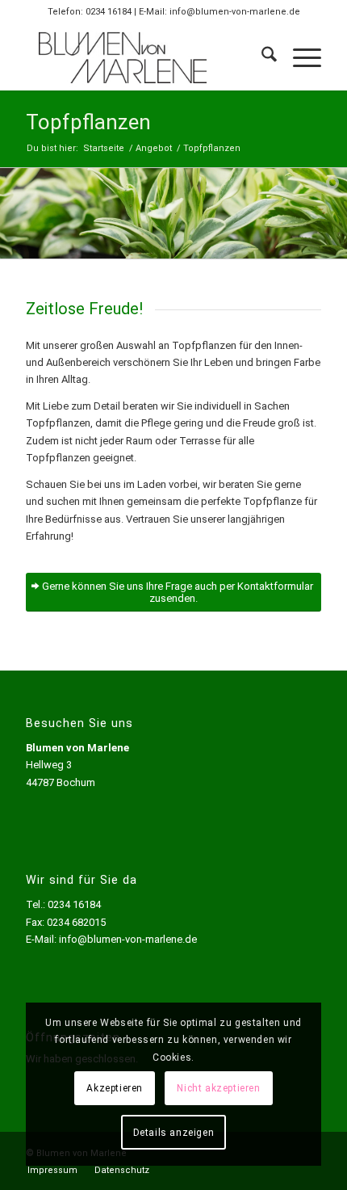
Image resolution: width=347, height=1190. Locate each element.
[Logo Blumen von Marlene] (143, 57)
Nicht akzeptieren (218, 1088)
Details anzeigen (174, 1132)
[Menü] (299, 57)
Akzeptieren (114, 1088)
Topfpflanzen (88, 122)
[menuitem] (261, 57)
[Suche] (261, 57)
